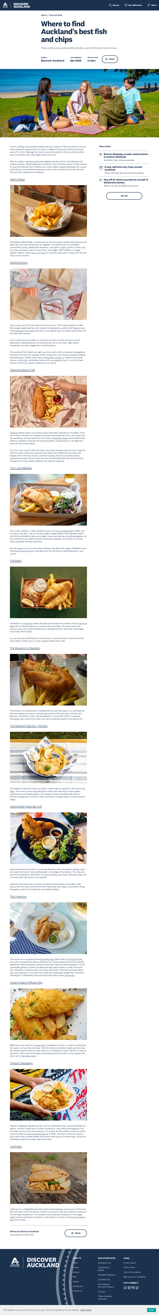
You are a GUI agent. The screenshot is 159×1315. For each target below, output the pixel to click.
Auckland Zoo (104, 1279)
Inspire (44, 15)
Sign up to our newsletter (135, 1276)
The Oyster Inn (18, 896)
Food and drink (55, 15)
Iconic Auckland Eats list (37, 1134)
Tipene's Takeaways (21, 1063)
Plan (74, 1276)
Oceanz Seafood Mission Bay (26, 982)
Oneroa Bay (23, 551)
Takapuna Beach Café (22, 370)
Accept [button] (151, 1310)
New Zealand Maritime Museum (106, 1285)
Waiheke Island (48, 959)
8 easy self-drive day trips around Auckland (123, 168)
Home (75, 1262)
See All (124, 195)
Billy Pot (23, 360)
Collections (77, 1286)
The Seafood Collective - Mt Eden (28, 726)
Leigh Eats (16, 1146)
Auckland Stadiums (106, 1274)
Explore (76, 1272)
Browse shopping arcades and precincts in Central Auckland (126, 155)
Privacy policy (130, 1262)
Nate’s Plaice (17, 179)
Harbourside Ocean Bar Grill (26, 806)
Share (112, 59)
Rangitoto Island (60, 438)
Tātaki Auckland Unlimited (105, 1297)
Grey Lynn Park (38, 252)
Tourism (101, 1291)
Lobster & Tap (59, 360)
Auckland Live (104, 1262)
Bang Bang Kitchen (53, 357)
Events (76, 1267)
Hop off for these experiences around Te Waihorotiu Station (126, 181)
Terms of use (129, 1267)
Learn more (86, 1310)
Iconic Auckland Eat (64, 531)
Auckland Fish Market (25, 330)
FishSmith (15, 561)
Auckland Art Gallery (104, 1268)
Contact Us (77, 1291)
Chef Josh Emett (74, 959)
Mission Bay (39, 1045)
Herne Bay (27, 623)
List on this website (132, 1272)
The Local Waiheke (21, 468)
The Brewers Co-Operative (25, 648)
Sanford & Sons (18, 262)
